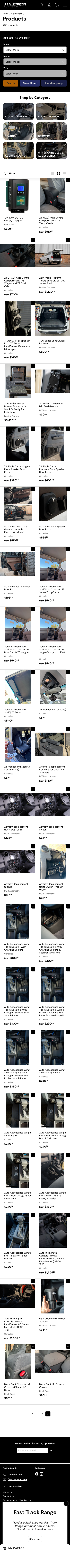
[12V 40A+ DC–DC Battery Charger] (17, 206)
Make (6, 44)
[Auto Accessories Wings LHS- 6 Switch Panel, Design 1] (17, 1243)
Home (5, 14)
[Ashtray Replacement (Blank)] (17, 872)
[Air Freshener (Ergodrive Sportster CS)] (17, 755)
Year (5, 68)
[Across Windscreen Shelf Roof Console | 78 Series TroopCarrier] (52, 577)
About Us (7, 1492)
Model (6, 56)
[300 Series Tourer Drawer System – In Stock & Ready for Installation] (17, 395)
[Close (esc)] (66, 1503)
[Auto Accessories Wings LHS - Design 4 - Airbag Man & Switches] (52, 1123)
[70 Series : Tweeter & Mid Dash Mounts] (52, 392)
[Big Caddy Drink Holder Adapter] (52, 1307)
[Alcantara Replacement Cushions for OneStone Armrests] (52, 757)
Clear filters (29, 83)
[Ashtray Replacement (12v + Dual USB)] (17, 815)
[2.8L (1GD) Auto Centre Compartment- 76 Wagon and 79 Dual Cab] (17, 269)
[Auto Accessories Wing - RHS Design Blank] (52, 1058)
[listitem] (18, 111)
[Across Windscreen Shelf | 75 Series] (17, 698)
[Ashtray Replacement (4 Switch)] (52, 815)
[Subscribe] (50, 1450)
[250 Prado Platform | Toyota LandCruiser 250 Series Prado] (52, 268)
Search (11, 83)
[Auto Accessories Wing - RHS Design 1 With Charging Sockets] (17, 934)
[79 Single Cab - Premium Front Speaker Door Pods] (52, 456)
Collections (16, 14)
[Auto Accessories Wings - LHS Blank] (17, 1121)
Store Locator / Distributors (17, 1500)
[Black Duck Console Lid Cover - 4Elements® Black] (17, 1374)
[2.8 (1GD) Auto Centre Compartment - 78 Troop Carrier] (52, 208)
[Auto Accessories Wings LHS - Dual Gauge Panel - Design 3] (17, 1183)
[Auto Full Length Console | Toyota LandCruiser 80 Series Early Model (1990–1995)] (52, 1246)
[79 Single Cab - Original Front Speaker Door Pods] (17, 456)
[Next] (47, 1413)
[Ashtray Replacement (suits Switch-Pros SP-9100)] (52, 874)
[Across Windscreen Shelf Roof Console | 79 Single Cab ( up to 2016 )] (52, 638)
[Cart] (57, 5)
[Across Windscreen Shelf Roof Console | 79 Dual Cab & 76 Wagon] (17, 637)
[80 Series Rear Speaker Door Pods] (17, 575)
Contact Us (8, 1496)
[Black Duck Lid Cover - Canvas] (52, 1372)
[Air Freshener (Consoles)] (52, 697)
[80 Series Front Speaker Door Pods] (52, 515)
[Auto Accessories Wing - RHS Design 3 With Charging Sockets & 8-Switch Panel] (17, 998)
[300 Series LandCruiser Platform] (52, 329)
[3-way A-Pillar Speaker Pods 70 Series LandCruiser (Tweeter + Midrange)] (17, 332)
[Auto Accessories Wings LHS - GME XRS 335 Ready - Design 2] (52, 1183)
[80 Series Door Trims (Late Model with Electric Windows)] (17, 516)
